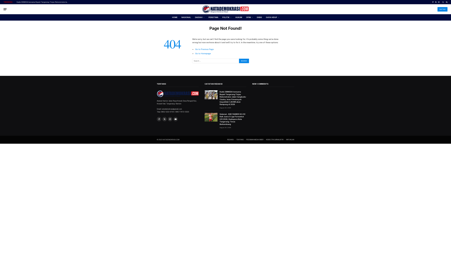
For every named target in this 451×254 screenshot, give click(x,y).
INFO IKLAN (290, 140)
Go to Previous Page (204, 49)
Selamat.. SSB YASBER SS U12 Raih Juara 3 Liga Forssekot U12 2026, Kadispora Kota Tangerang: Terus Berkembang (43, 2)
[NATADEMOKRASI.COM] (225, 9)
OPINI (248, 17)
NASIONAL (186, 17)
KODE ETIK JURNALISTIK (275, 140)
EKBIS (259, 17)
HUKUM (238, 17)
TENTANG (240, 140)
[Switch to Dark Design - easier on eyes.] (443, 2)
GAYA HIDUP (271, 17)
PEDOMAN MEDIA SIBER (254, 140)
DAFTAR (442, 9)
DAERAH (198, 17)
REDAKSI (230, 140)
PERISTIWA (213, 17)
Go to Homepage (203, 53)
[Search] (446, 2)
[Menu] (5, 9)
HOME (174, 17)
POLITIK (225, 17)
